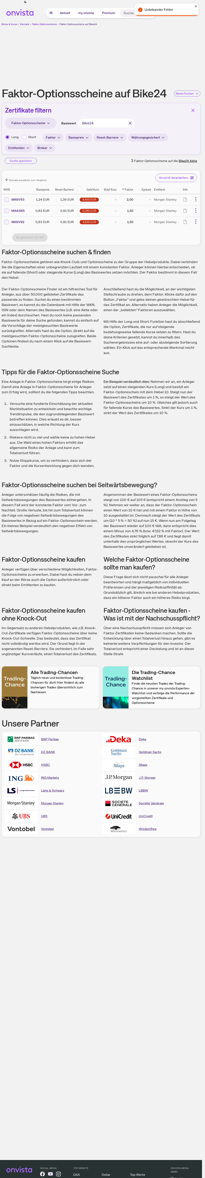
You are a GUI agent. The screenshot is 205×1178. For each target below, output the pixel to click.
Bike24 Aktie (188, 161)
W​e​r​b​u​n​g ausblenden (135, 54)
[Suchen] (130, 123)
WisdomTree (148, 829)
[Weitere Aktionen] (196, 199)
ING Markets (50, 778)
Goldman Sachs (150, 752)
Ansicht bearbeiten (173, 178)
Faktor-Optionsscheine (44, 24)
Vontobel (47, 829)
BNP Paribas (50, 739)
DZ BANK (48, 752)
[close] (196, 6)
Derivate (24, 24)
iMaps (143, 765)
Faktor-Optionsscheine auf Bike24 (78, 24)
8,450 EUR (89, 199)
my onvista (86, 13)
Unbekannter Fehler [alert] (159, 9)
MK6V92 (17, 222)
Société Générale (151, 803)
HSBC (45, 765)
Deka (142, 739)
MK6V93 (17, 199)
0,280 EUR (89, 210)
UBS (44, 816)
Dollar (106, 1175)
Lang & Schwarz (52, 790)
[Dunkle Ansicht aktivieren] (25, 2)
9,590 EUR (89, 222)
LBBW (143, 790)
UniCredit (146, 816)
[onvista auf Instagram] (58, 1175)
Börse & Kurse (9, 24)
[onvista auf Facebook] (42, 1175)
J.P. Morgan (147, 778)
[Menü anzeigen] (51, 13)
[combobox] (106, 123)
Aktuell (65, 13)
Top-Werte (137, 1175)
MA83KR (18, 211)
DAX (76, 1175)
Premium (108, 13)
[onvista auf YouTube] (50, 1175)
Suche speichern (21, 161)
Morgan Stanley (52, 803)
